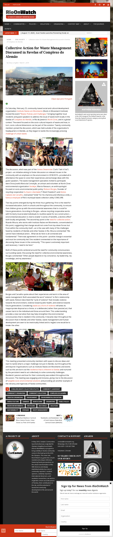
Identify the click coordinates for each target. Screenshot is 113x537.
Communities (19, 24)
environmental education (51, 397)
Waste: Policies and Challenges (33, 114)
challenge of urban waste (16, 133)
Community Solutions (37, 393)
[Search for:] (96, 33)
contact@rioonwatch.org (66, 442)
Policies (32, 24)
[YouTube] (108, 5)
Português (16, 5)
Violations (44, 24)
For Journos (98, 24)
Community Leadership (51, 389)
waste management (40, 410)
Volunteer (61, 451)
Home (7, 24)
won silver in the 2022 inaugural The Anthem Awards (91, 115)
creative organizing (15, 397)
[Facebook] (95, 5)
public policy (64, 402)
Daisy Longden (14, 63)
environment (32, 397)
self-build (43, 406)
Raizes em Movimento (15, 406)
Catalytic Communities (47, 442)
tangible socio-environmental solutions (24, 381)
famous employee (13, 197)
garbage (26, 402)
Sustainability (12, 410)
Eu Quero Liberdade (32, 192)
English (7, 5)
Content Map (73, 24)
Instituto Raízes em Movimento (30, 111)
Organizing (58, 24)
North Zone (52, 119)
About (86, 24)
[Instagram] (100, 5)
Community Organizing (16, 393)
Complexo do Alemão (58, 393)
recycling (31, 406)
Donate (8, 29)
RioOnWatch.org (37, 458)
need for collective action (60, 219)
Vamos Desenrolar (45, 169)
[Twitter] (104, 5)
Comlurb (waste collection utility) (25, 389)
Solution (54, 406)
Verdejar (32, 186)
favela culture (13, 402)
